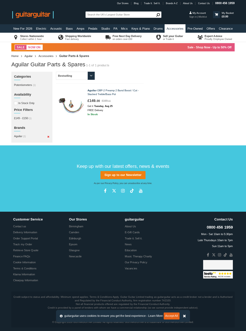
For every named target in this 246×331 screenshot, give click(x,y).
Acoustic (56, 28)
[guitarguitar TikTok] (132, 191)
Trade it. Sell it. (133, 238)
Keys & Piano (140, 28)
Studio (105, 28)
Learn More (155, 315)
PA (115, 28)
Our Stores (123, 3)
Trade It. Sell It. (152, 3)
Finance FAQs (21, 256)
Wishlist (202, 16)
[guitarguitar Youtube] (140, 191)
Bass (69, 28)
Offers (211, 28)
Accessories (175, 28)
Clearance (226, 28)
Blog (136, 3)
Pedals (93, 28)
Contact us (19, 226)
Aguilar (28, 56)
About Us (188, 3)
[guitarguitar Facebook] (105, 191)
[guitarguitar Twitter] (114, 191)
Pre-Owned (195, 28)
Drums (158, 28)
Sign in (193, 16)
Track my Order (22, 244)
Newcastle (75, 256)
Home (15, 56)
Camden (74, 232)
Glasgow (74, 250)
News (128, 244)
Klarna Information (24, 274)
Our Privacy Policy (136, 262)
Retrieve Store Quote (25, 250)
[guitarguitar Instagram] (123, 191)
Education (131, 250)
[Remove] (48, 136)
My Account (199, 13)
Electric (41, 28)
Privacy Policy (111, 183)
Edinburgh (75, 238)
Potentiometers (25, 84)
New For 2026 (22, 28)
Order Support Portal (25, 238)
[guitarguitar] (33, 14)
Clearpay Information (25, 280)
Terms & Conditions (25, 268)
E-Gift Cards (132, 232)
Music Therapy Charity (138, 256)
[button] (216, 14)
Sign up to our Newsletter (123, 175)
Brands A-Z (172, 3)
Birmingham (76, 226)
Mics (124, 28)
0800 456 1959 (225, 3)
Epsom (73, 244)
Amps (80, 28)
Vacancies (131, 268)
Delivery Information (25, 232)
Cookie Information (24, 262)
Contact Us (204, 3)
